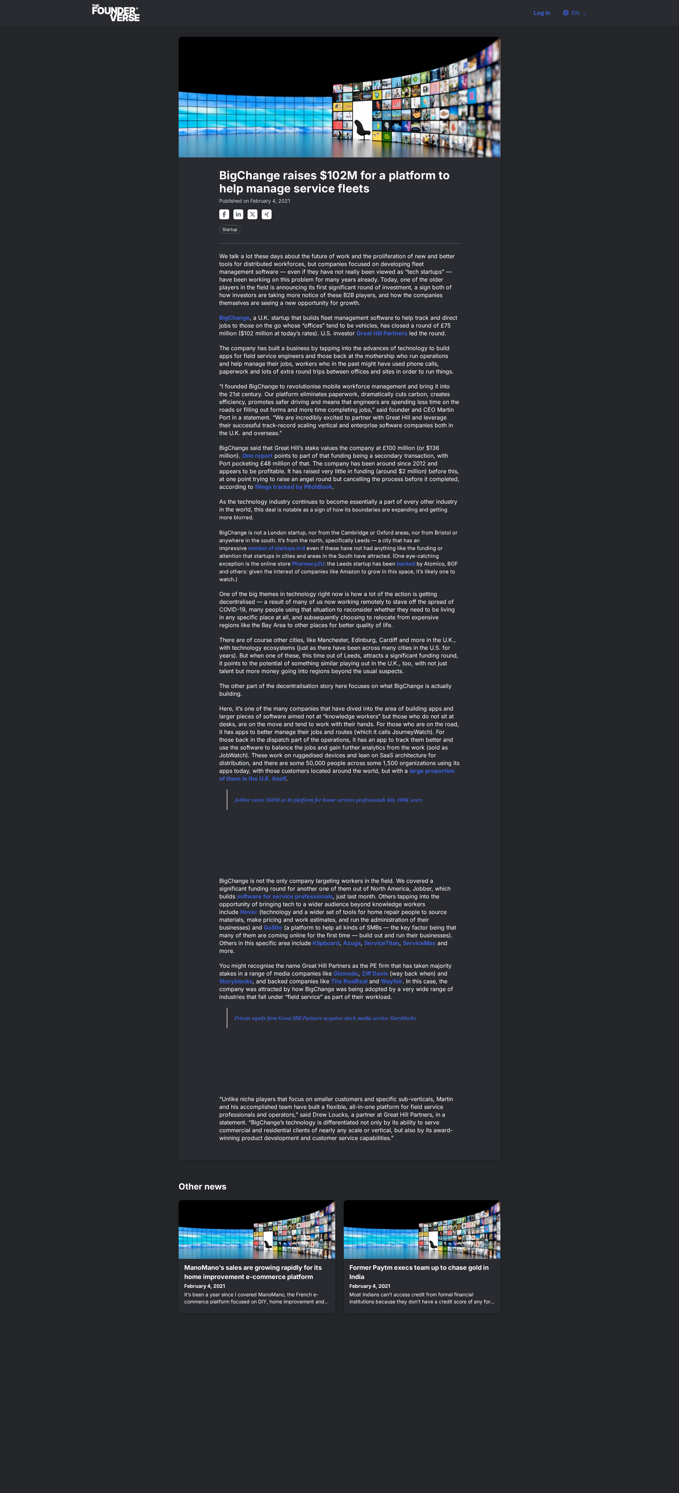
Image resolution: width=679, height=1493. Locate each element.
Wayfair (391, 981)
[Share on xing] (267, 214)
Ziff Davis (375, 973)
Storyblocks (236, 981)
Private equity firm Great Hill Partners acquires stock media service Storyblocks (325, 1018)
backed (406, 564)
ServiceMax (419, 943)
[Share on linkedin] (238, 214)
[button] (571, 13)
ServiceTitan (381, 943)
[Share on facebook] (224, 214)
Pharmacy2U (308, 564)
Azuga (352, 943)
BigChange (234, 317)
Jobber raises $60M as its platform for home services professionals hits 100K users (328, 800)
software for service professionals (285, 896)
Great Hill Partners (381, 333)
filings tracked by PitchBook (293, 486)
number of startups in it (276, 548)
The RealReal (349, 981)
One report (257, 455)
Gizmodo (345, 973)
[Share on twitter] (252, 214)
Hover (248, 911)
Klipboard (326, 943)
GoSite (273, 927)
